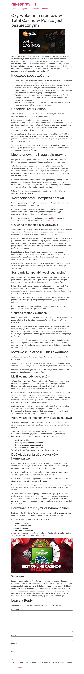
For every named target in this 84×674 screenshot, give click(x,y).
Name (14, 635)
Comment (15, 609)
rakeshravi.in (23, 4)
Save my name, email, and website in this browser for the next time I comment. (42, 662)
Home (15, 9)
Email (14, 643)
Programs (24, 9)
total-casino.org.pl (48, 220)
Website (14, 652)
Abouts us (46, 9)
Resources (35, 9)
